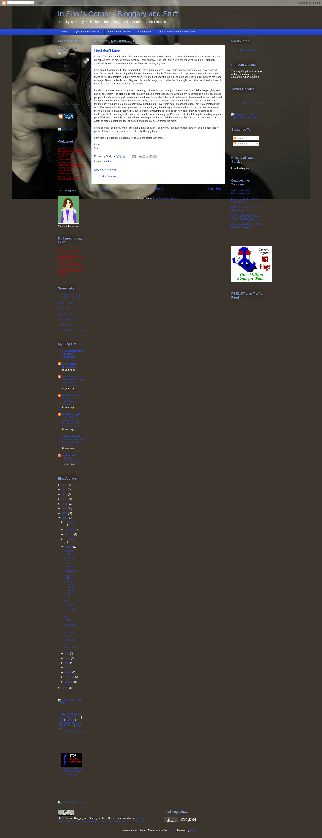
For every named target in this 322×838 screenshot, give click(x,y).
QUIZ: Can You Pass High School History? (245, 209)
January (69, 681)
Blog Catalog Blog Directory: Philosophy (72, 353)
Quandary (69, 558)
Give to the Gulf (66, 319)
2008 (65, 517)
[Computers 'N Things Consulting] (69, 101)
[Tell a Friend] (66, 129)
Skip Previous (66, 725)
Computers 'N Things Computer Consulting (69, 296)
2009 (65, 513)
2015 (65, 484)
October (69, 534)
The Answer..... (69, 367)
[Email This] (140, 156)
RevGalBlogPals (71, 714)
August (69, 546)
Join (61, 717)
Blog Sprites (69, 363)
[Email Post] (133, 156)
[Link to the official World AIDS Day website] (71, 702)
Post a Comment (108, 176)
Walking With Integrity (69, 456)
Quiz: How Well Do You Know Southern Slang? (247, 226)
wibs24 (171, 830)
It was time (70, 570)
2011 (65, 503)
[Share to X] (147, 156)
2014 (65, 489)
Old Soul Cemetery (73, 395)
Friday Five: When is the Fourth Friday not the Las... (69, 585)
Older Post (215, 188)
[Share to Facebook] (151, 156)
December (70, 522)
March (68, 672)
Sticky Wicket (69, 565)
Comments (242, 143)
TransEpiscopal (71, 414)
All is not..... (69, 618)
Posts (239, 138)
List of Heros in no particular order (177, 31)
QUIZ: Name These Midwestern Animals (242, 192)
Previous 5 (64, 722)
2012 (65, 499)
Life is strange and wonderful (70, 606)
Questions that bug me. (88, 31)
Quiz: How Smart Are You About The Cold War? (245, 217)
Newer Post (102, 188)
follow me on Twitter (253, 103)
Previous (75, 717)
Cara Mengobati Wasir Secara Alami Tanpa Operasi (73, 442)
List (67, 717)
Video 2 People (66, 303)
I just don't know (69, 634)
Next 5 (75, 722)
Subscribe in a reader (243, 50)
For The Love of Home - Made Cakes (73, 378)
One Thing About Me (119, 31)
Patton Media (65, 308)
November (71, 529)
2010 (65, 508)
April (67, 667)
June (68, 658)
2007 (65, 687)
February (70, 677)
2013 (65, 494)
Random (70, 720)
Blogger (194, 830)
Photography (144, 31)
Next (61, 720)
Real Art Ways (65, 325)
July (67, 653)
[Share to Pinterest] (155, 156)
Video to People (71, 436)
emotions (108, 161)
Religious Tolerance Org (71, 330)
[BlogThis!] (144, 156)
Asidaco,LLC (65, 314)
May (67, 662)
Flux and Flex (68, 552)
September (71, 539)
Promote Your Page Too (68, 104)
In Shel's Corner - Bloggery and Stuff (118, 14)
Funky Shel (70, 647)
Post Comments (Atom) (166, 198)
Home (65, 31)
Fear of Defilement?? (72, 461)
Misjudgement (70, 626)
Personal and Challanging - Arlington (69, 401)
